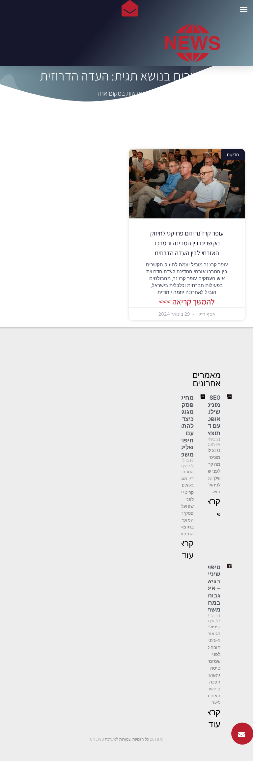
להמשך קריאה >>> (187, 301)
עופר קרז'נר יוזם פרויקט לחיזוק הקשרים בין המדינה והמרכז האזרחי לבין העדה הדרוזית (187, 243)
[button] (244, 9)
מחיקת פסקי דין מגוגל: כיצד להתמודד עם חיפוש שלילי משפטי (182, 426)
